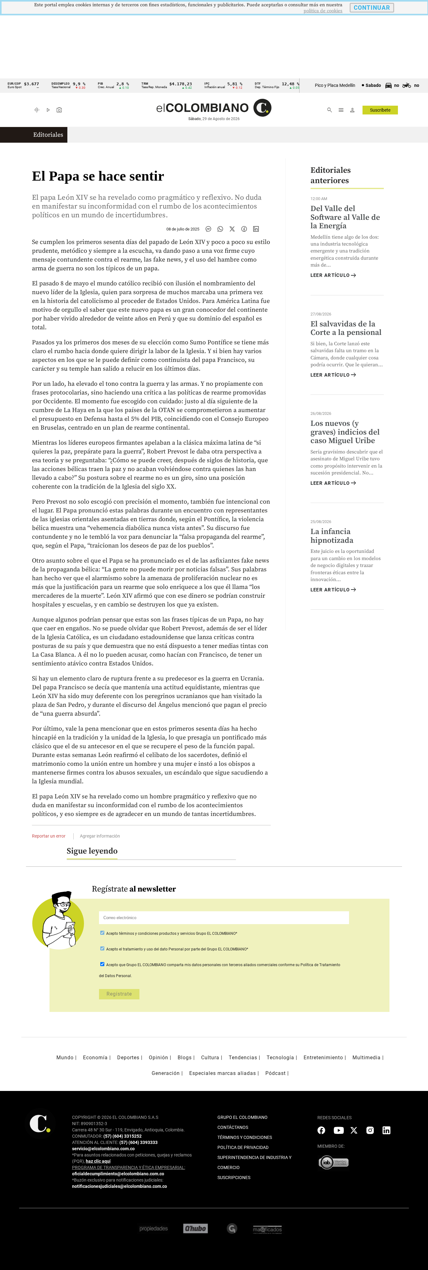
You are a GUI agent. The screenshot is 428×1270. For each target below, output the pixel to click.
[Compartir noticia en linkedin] (256, 229)
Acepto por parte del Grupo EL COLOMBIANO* (176, 949)
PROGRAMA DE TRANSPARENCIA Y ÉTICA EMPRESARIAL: (128, 1167)
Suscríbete (380, 110)
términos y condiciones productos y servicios (157, 933)
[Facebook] (244, 229)
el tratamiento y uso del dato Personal (151, 949)
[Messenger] (208, 229)
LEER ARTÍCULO (334, 275)
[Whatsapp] (220, 229)
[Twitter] (232, 228)
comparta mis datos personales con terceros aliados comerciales (222, 965)
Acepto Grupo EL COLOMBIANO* (171, 933)
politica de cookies (323, 11)
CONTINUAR (372, 7)
